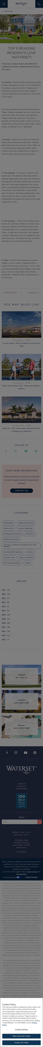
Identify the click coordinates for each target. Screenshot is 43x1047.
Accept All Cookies (21, 1043)
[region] (21, 1022)
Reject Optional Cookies (21, 1036)
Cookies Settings (21, 1030)
